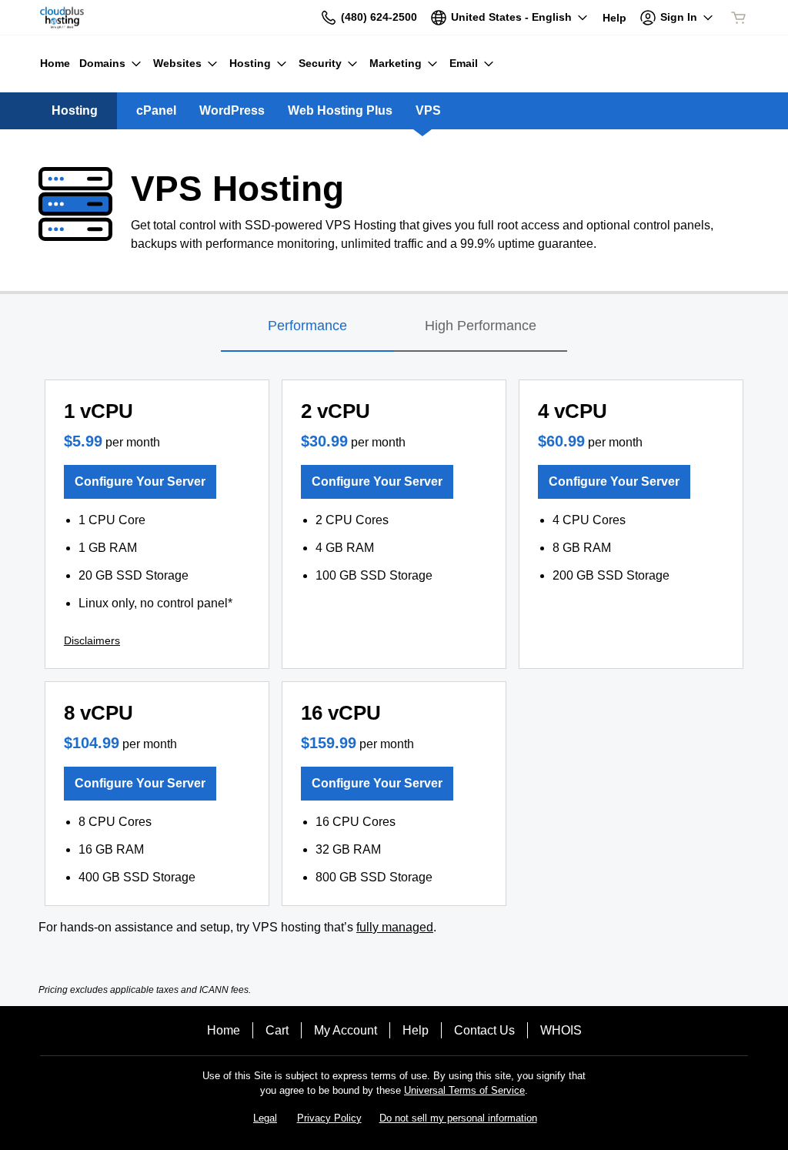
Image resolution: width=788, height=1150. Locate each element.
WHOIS (561, 1030)
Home (223, 1030)
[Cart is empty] (739, 18)
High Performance (480, 325)
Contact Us (484, 1030)
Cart (277, 1030)
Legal (265, 1118)
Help (415, 1030)
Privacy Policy (329, 1118)
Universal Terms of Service (464, 1090)
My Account (345, 1030)
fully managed (394, 927)
